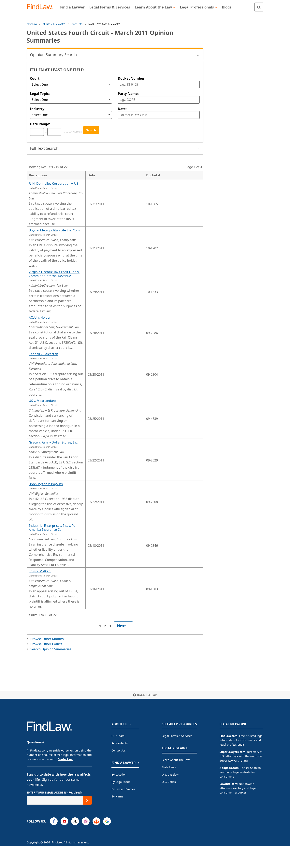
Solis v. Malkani (40, 571)
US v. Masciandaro (42, 401)
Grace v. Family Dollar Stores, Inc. (53, 442)
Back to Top (147, 695)
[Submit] (87, 800)
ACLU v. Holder (40, 317)
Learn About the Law (176, 760)
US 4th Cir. (77, 23)
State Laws (169, 767)
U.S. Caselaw (170, 774)
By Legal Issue (120, 782)
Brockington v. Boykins (46, 484)
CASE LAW (32, 23)
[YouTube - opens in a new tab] (64, 821)
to (46, 132)
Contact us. (65, 759)
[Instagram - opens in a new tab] (86, 821)
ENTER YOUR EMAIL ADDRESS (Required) (54, 792)
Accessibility (119, 743)
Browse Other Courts (46, 644)
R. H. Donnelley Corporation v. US (53, 183)
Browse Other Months (47, 639)
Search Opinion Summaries (50, 649)
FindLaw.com (229, 736)
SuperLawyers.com (232, 752)
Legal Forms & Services (177, 736)
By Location (118, 774)
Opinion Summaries (53, 23)
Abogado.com (229, 768)
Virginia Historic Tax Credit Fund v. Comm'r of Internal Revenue (54, 274)
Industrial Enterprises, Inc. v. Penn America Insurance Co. (54, 527)
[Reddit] (96, 821)
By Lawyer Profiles (123, 789)
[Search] (258, 7)
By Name (117, 796)
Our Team (117, 736)
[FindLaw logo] (41, 7)
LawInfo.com (228, 784)
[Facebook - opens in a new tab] (54, 821)
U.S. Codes (169, 782)
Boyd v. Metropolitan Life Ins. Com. (54, 230)
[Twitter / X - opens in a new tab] (75, 821)
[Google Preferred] (107, 821)
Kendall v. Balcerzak (43, 354)
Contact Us (118, 750)
